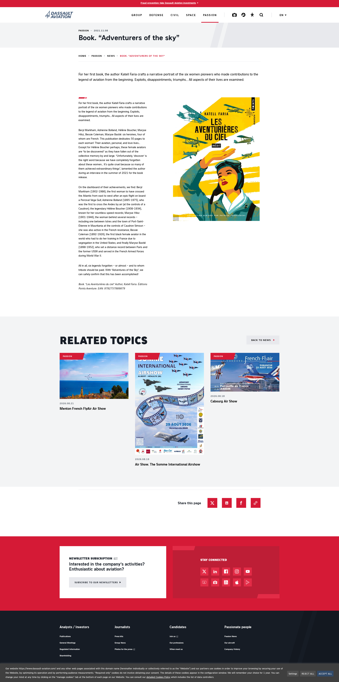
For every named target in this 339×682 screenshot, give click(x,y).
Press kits (119, 636)
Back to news (261, 339)
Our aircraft (229, 642)
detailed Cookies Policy (158, 676)
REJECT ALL (308, 673)
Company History (232, 649)
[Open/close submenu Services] (243, 14)
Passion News (230, 636)
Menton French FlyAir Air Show (83, 408)
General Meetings (67, 642)
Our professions (176, 642)
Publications (65, 636)
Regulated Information (70, 649)
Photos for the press (123, 649)
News (111, 55)
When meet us (176, 649)
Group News (120, 642)
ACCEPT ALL (325, 673)
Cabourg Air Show (224, 401)
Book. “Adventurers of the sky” (142, 55)
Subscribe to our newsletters (96, 582)
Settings (293, 673)
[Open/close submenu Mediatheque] (234, 14)
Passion (96, 55)
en (281, 15)
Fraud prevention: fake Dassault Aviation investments (168, 2)
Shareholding (65, 655)
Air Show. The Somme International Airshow (167, 464)
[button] (216, 159)
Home (82, 55)
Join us (172, 636)
